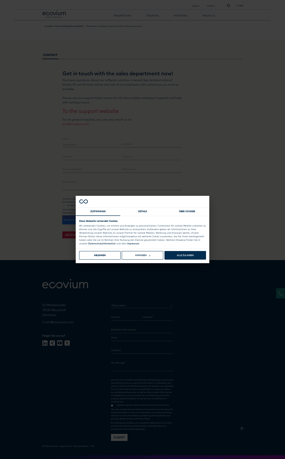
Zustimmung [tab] (98, 211)
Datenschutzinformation (102, 243)
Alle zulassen (185, 255)
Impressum (133, 243)
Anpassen (141, 255)
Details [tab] (142, 211)
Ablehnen (100, 255)
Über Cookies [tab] (187, 211)
